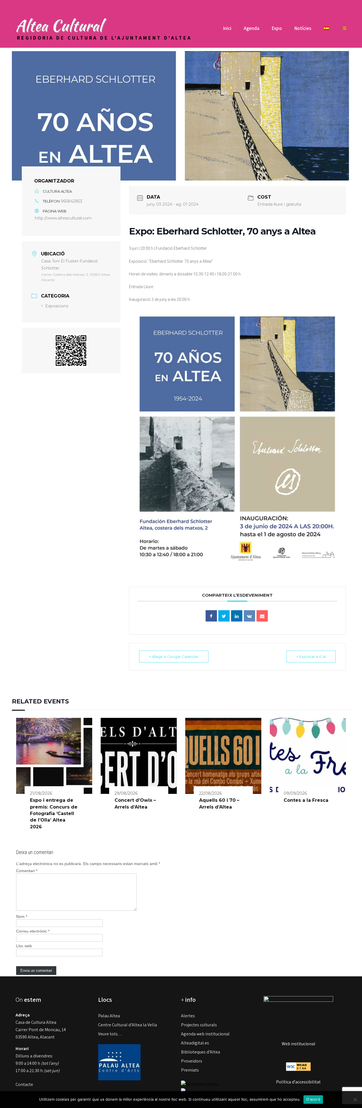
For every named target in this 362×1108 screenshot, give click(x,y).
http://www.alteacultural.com (63, 218)
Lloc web (24, 946)
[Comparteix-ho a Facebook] (211, 616)
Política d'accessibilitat (298, 1082)
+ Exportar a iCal (311, 656)
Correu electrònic (32, 931)
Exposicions (56, 305)
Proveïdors (191, 1061)
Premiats (190, 1070)
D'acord (313, 1099)
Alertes (188, 1016)
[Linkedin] (236, 616)
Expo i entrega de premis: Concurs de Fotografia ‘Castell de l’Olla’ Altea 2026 (53, 813)
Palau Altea (109, 1016)
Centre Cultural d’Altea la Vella (127, 1025)
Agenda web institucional (205, 1034)
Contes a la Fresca (306, 800)
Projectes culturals (199, 1025)
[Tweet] (224, 616)
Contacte (24, 1084)
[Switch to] (326, 30)
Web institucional (298, 1044)
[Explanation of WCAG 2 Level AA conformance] (298, 1066)
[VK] (249, 616)
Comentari (26, 870)
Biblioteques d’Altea (200, 1052)
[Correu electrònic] (262, 616)
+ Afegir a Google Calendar (174, 656)
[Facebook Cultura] (200, 1084)
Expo (277, 28)
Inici (227, 28)
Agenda (251, 28)
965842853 (71, 201)
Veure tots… (110, 1034)
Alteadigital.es (195, 1043)
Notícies (302, 28)
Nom (21, 916)
